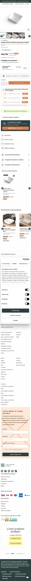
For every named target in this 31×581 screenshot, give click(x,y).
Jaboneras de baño (6, 348)
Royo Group (4, 374)
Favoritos (3, 508)
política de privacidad (17, 449)
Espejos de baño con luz (7, 327)
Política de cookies (7, 573)
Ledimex (3, 378)
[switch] (27, 294)
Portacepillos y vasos (6, 339)
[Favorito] (13, 176)
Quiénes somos (5, 476)
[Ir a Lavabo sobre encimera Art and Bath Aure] (9, 220)
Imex (2, 365)
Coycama (4, 40)
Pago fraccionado (20, 365)
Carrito (3, 506)
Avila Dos (3, 372)
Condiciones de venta (20, 573)
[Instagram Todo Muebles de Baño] (6, 471)
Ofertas (18, 360)
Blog (2, 486)
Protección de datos (15, 571)
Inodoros (18, 334)
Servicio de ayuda (15, 543)
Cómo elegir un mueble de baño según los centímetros (7, 402)
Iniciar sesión (5, 501)
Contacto (3, 483)
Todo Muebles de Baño (7, 4)
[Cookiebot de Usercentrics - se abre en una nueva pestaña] (22, 259)
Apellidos (5, 436)
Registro (3, 503)
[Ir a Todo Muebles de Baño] (15, 465)
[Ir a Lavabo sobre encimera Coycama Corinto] (9, 180)
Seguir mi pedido (6, 510)
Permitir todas (15, 310)
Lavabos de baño (19, 4)
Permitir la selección (15, 315)
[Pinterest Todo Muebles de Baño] (12, 471)
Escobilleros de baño (6, 346)
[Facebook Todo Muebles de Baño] (2, 471)
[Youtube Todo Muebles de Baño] (9, 471)
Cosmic (3, 376)
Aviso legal (3, 571)
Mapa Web (5, 578)
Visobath (3, 362)
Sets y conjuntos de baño (7, 337)
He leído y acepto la (13, 449)
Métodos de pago (7, 576)
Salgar (2, 360)
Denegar (15, 320)
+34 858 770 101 (15, 538)
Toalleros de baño (5, 334)
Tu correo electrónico (8, 443)
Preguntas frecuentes (7, 481)
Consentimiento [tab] (6, 263)
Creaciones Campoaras (7, 369)
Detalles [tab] (14, 263)
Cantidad (3, 79)
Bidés (17, 337)
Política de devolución (20, 576)
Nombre (4, 429)
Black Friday (19, 362)
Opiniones (4, 479)
